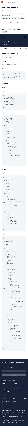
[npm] (17, 23)
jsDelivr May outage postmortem (10, 422)
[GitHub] (10, 23)
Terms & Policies (18, 386)
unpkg (14, 398)
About (3, 383)
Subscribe (14, 375)
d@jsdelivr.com (17, 389)
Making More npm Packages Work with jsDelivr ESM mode (13, 413)
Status (15, 383)
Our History (4, 386)
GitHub (3, 398)
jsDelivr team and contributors (16, 362)
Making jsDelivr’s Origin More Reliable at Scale (13, 410)
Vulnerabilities (21, 18)
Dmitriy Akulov (11, 364)
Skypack (14, 401)
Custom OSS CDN (6, 391)
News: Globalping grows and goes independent (13, 420)
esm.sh (24, 398)
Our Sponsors (5, 389)
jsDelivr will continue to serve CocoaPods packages (12, 417)
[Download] (25, 23)
